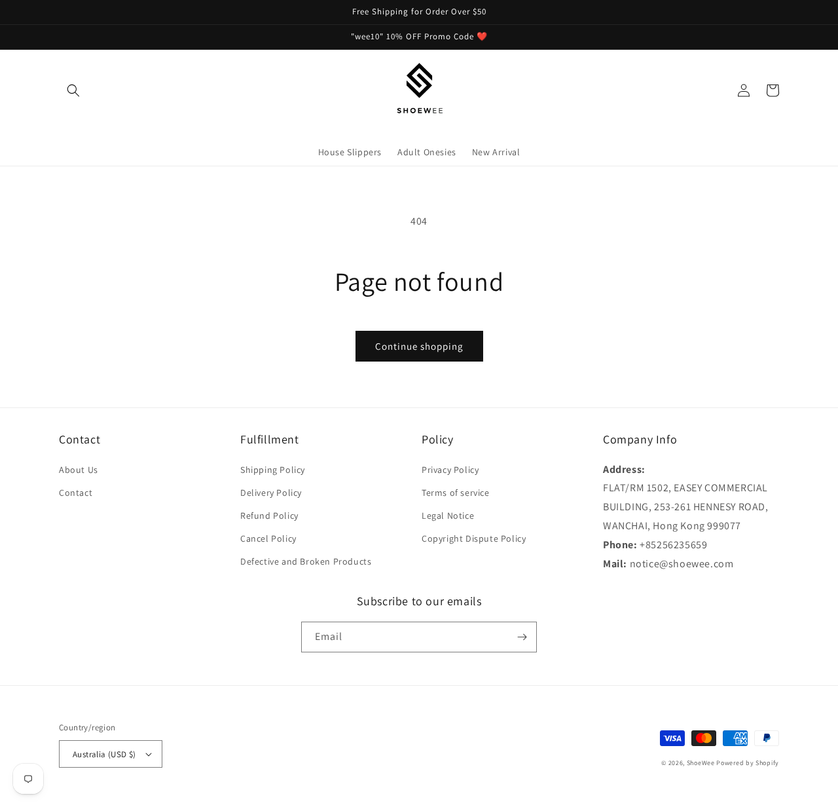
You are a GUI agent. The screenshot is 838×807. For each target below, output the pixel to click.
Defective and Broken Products (305, 561)
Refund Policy (269, 515)
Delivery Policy (271, 492)
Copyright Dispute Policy (474, 538)
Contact (75, 492)
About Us (78, 470)
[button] (73, 90)
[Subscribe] (521, 637)
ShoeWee (701, 763)
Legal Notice (448, 515)
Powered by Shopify (747, 763)
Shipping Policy (272, 470)
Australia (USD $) (104, 754)
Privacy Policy (450, 470)
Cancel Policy (268, 538)
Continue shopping (419, 346)
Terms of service (456, 492)
